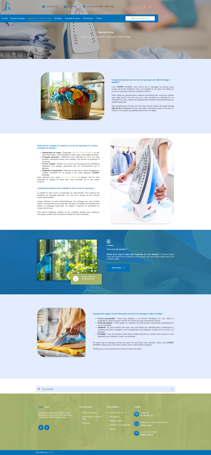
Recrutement (88, 18)
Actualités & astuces (72, 18)
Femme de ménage (17, 18)
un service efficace (69, 177)
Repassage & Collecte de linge (39, 18)
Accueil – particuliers (97, 37)
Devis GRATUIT (89, 277)
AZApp (50, 452)
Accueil (4, 18)
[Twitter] (150, 7)
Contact (99, 18)
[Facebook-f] (145, 7)
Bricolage (58, 18)
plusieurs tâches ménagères (82, 153)
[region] (32, 430)
